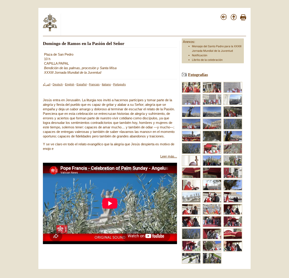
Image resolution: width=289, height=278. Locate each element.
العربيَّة (46, 84)
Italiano (106, 84)
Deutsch (58, 84)
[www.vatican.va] (50, 30)
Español (82, 84)
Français (94, 84)
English (69, 84)
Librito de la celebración (207, 59)
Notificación (199, 55)
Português (119, 84)
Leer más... (168, 156)
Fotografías (198, 74)
